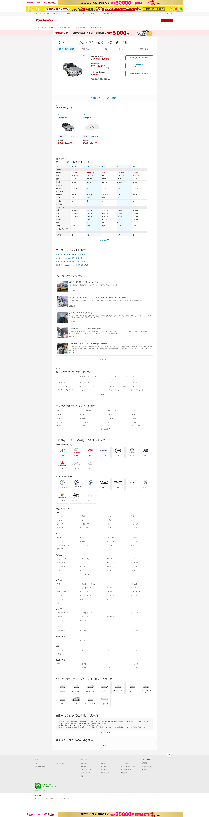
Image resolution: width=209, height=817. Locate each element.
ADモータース (62, 654)
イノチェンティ (87, 620)
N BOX (84, 418)
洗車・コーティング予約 (128, 766)
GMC (133, 570)
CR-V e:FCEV (86, 411)
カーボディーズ (136, 591)
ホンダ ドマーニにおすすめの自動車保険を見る (72, 265)
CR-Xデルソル (62, 414)
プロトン (85, 664)
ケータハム (110, 591)
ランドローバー (87, 588)
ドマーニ (60, 114)
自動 (144, 49)
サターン (109, 559)
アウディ (60, 541)
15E (88, 167)
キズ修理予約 (105, 766)
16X (134, 167)
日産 (83, 516)
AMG (59, 537)
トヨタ (59, 516)
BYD (58, 664)
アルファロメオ (62, 613)
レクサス (109, 527)
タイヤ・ (124, 49)
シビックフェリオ (137, 390)
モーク (59, 603)
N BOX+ (134, 418)
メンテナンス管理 (86, 770)
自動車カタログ (105, 773)
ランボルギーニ (111, 616)
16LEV (74, 167)
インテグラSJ (62, 386)
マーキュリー (135, 562)
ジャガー (109, 584)
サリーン (109, 566)
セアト (84, 668)
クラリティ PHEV (88, 386)
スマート (134, 537)
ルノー (108, 630)
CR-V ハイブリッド (113, 411)
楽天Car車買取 (125, 763)
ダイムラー (135, 584)
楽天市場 (169, 14)
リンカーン (61, 566)
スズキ (133, 520)
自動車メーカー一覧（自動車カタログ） (61, 28)
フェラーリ (135, 613)
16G (103, 167)
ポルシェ (134, 541)
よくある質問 (61, 763)
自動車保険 (124, 773)
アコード (60, 376)
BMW (84, 537)
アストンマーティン (89, 584)
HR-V (133, 414)
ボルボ (84, 640)
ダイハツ (60, 524)
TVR (58, 584)
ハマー (59, 574)
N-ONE (59, 422)
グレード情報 (111, 98)
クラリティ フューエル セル (116, 386)
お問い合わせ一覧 (51, 798)
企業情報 (144, 763)
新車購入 (103, 763)
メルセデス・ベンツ (64, 545)
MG (107, 599)
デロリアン (85, 566)
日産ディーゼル (111, 524)
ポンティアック (111, 562)
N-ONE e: (85, 422)
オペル (84, 541)
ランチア (85, 616)
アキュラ (134, 527)
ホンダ (108, 516)
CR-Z (84, 414)
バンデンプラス (87, 595)
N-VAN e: (134, 422)
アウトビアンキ (87, 613)
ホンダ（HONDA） (81, 28)
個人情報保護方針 (147, 766)
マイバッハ (85, 545)
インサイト (85, 382)
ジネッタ (85, 591)
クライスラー (86, 559)
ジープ (84, 570)
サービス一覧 (39, 798)
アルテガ (60, 549)
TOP (36, 763)
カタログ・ (65, 49)
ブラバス (109, 545)
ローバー (134, 588)
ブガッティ (135, 630)
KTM (108, 668)
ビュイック (61, 562)
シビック (85, 390)
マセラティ (61, 616)
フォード (85, 562)
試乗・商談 (84, 763)
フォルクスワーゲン (113, 541)
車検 (104, 49)
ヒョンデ (60, 650)
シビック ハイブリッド (114, 390)
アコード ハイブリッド (90, 376)
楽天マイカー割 (85, 776)
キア (108, 650)
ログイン (168, 21)
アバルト (60, 620)
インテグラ (135, 382)
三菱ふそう (61, 527)
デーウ (84, 650)
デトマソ (134, 616)
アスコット (135, 376)
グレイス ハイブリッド (65, 390)
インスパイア (111, 382)
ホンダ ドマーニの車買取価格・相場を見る (70, 254)
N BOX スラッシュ (112, 418)
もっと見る (103, 240)
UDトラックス (87, 527)
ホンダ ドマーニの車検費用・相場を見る (70, 258)
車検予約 (83, 766)
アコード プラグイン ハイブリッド (117, 377)
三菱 (132, 516)
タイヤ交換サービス (127, 770)
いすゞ (84, 520)
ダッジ (108, 570)
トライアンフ (86, 599)
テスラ (59, 570)
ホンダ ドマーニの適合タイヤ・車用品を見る (71, 261)
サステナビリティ (65, 798)
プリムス (134, 566)
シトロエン (61, 630)
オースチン (135, 595)
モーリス (60, 599)
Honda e (109, 414)
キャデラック (61, 559)
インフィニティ (87, 574)
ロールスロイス (62, 591)
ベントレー (61, 588)
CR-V (59, 411)
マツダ (59, 520)
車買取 (84, 49)
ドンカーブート (136, 664)
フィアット (110, 613)
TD (107, 664)
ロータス (109, 588)
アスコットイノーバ (64, 382)
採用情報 (144, 769)
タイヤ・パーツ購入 (107, 770)
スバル (108, 520)
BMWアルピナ (111, 537)
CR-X (133, 411)
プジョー (85, 630)
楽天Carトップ (42, 28)
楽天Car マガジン (86, 773)
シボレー (134, 559)
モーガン (60, 595)
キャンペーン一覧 (40, 766)
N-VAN (108, 422)
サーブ (59, 640)
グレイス (134, 386)
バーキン (60, 668)
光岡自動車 (85, 524)
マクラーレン (111, 595)
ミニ (132, 545)
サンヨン (134, 650)
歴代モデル (96, 98)
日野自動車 (135, 524)
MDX (59, 418)
